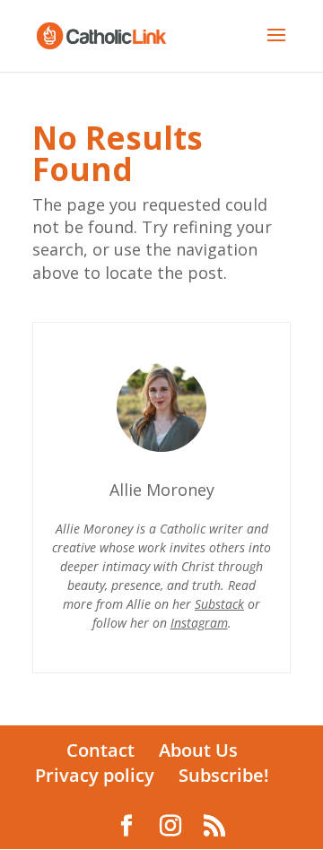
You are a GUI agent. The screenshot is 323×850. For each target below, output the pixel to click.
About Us (198, 750)
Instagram (199, 622)
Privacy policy (94, 775)
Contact (100, 750)
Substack (219, 603)
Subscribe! (224, 775)
